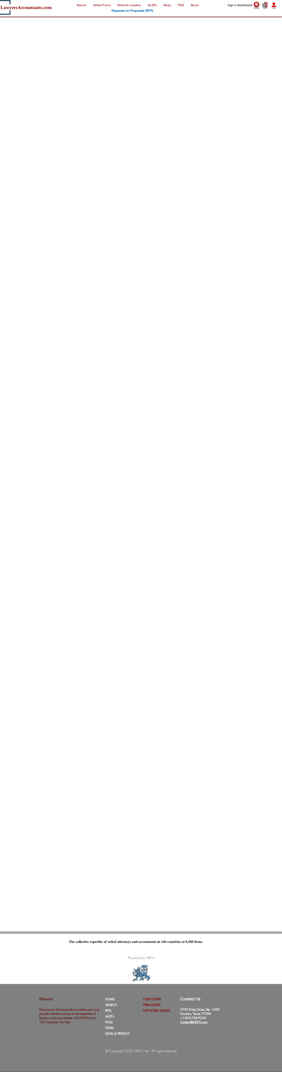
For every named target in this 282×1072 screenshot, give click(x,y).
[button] (180, 5)
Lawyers (8, 7)
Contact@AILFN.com (194, 1022)
